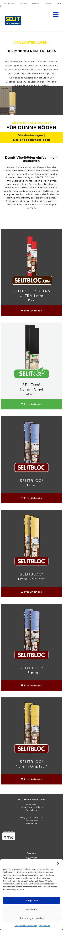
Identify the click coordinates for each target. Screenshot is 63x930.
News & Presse (9, 3)
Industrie (35, 3)
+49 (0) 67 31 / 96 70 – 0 (31, 817)
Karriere (23, 3)
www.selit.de (31, 823)
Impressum (44, 926)
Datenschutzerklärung (26, 926)
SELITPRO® (31, 858)
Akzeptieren (31, 900)
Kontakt (48, 3)
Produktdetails (33, 310)
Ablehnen (31, 909)
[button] (58, 863)
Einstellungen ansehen (31, 918)
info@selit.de (32, 820)
